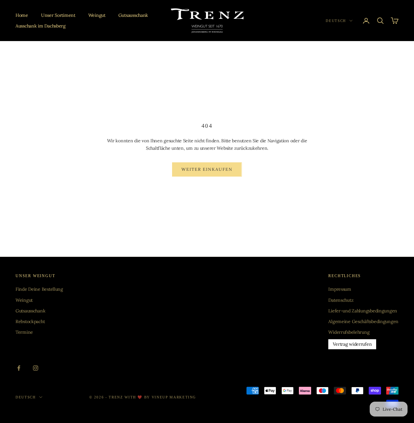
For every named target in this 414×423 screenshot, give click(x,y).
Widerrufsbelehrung (348, 332)
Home (22, 15)
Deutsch (336, 21)
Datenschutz (340, 300)
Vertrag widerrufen (352, 344)
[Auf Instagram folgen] (35, 368)
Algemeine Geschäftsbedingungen (363, 321)
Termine (24, 332)
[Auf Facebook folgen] (19, 368)
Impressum (339, 289)
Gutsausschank (133, 15)
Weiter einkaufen (206, 169)
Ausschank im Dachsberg (41, 26)
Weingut (96, 15)
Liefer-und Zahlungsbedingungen (362, 311)
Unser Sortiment (58, 15)
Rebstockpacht (30, 321)
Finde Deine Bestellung (39, 289)
